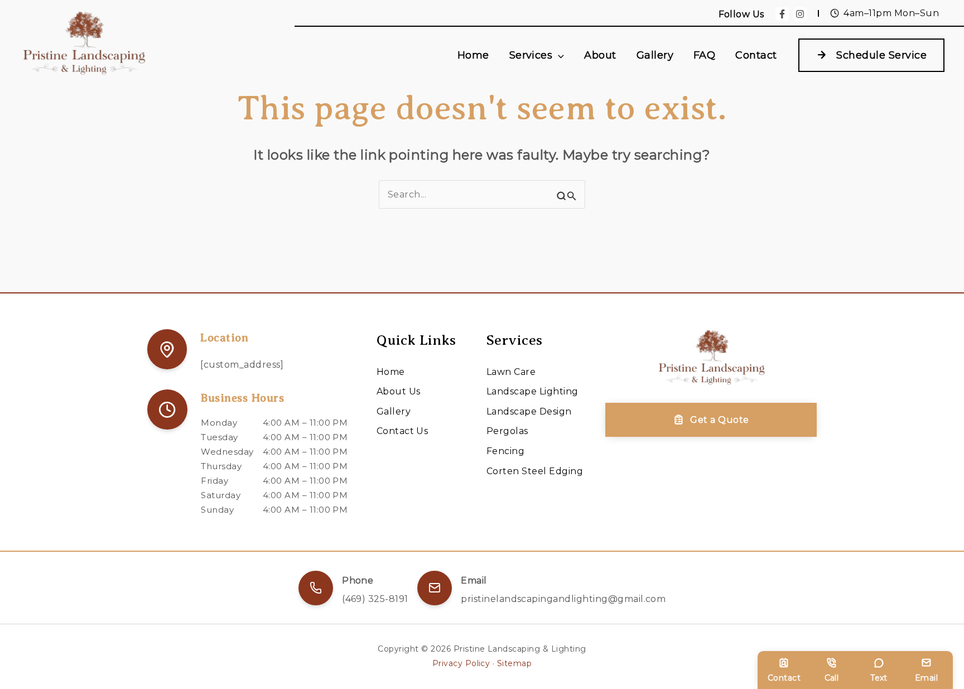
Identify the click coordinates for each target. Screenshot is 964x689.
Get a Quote (719, 420)
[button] (558, 55)
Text (879, 678)
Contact (784, 678)
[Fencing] (505, 451)
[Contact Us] (402, 431)
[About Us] (399, 391)
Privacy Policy (461, 663)
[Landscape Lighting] (532, 391)
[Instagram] (800, 14)
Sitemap (514, 663)
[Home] (391, 372)
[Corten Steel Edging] (534, 471)
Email (926, 678)
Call (832, 678)
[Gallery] (394, 411)
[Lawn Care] (511, 372)
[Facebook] (782, 14)
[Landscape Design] (529, 411)
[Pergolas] (507, 431)
